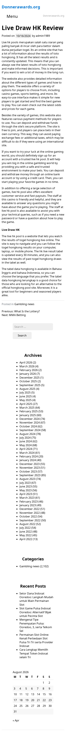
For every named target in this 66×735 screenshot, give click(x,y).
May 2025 (25, 400)
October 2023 (28, 471)
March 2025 (27, 407)
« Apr (16, 720)
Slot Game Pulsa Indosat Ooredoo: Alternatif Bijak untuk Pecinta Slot (35, 612)
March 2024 (27, 453)
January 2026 (27, 374)
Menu (12, 16)
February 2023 (28, 501)
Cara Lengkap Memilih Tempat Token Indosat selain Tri (33, 653)
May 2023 (25, 490)
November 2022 (29, 513)
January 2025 (27, 415)
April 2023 (25, 494)
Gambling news (24, 304)
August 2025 (27, 389)
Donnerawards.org (21, 7)
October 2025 (28, 381)
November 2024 (29, 422)
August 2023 (27, 479)
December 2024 (29, 419)
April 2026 (25, 362)
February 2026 (28, 370)
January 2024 (27, 460)
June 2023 (25, 486)
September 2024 (29, 430)
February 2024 (28, 456)
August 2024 (27, 434)
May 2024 (25, 445)
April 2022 (25, 539)
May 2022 (25, 535)
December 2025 (29, 377)
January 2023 (27, 505)
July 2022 (25, 528)
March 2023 (27, 498)
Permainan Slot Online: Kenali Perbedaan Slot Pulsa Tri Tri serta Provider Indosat (36, 640)
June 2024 (25, 441)
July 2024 (25, 437)
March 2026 (27, 366)
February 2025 (28, 411)
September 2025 (29, 385)
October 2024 (28, 426)
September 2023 (29, 475)
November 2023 (29, 467)
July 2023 (25, 483)
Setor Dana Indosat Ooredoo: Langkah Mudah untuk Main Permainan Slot (36, 599)
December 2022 (29, 509)
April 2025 (25, 404)
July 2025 (25, 392)
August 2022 (27, 524)
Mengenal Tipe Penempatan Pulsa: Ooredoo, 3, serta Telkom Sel (35, 625)
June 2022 (25, 531)
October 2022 (28, 516)
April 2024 (25, 449)
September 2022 (29, 520)
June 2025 (25, 396)
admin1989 (43, 36)
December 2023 (29, 464)
